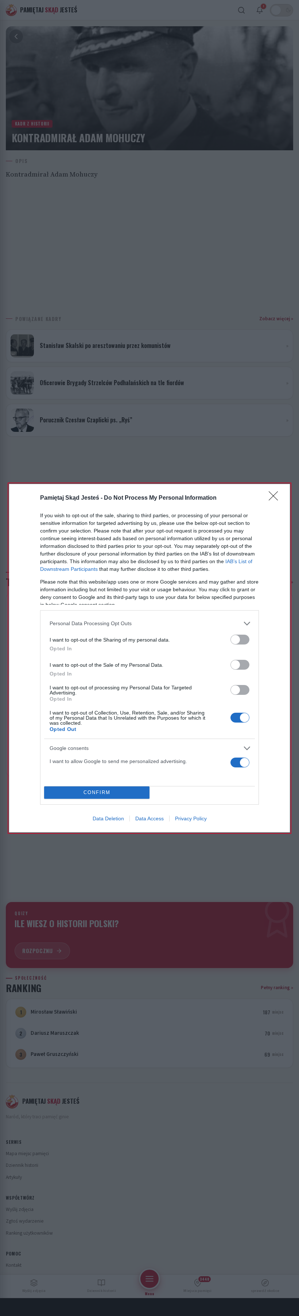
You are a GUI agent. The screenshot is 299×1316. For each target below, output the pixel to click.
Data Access (149, 818)
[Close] (276, 498)
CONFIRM (97, 792)
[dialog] (149, 658)
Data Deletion (108, 818)
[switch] (239, 640)
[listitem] (149, 623)
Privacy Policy (191, 818)
